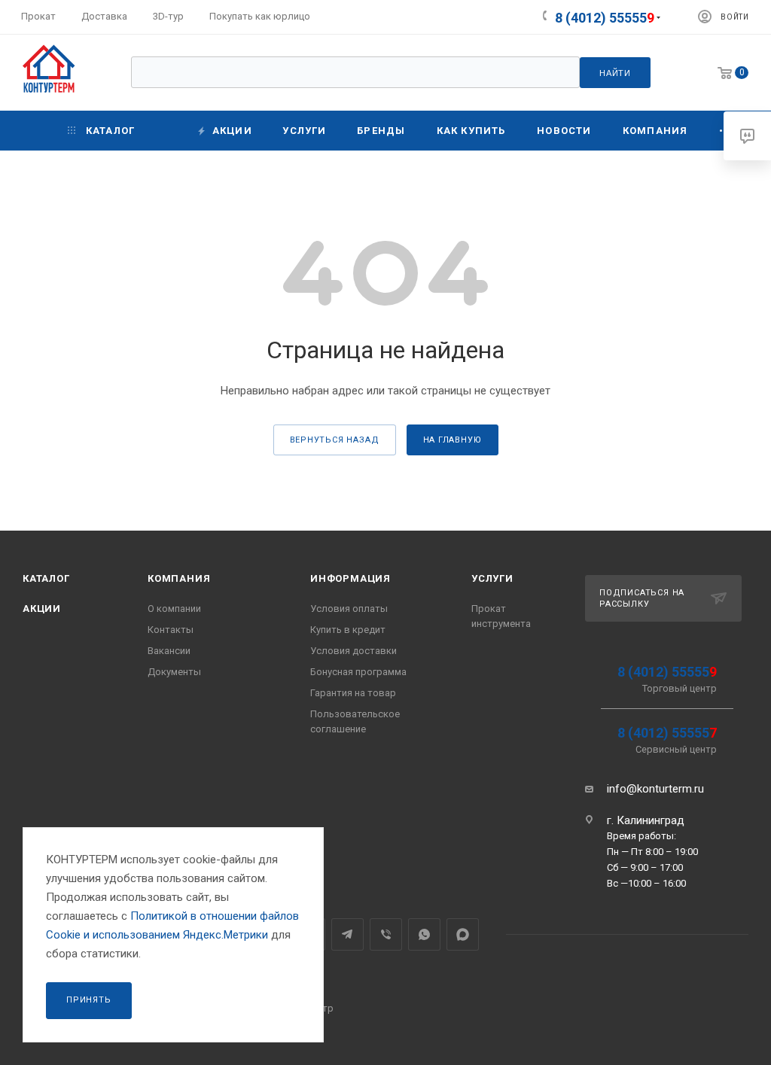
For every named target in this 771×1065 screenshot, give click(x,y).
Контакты (171, 629)
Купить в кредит (348, 629)
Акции (42, 608)
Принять (88, 1000)
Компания (179, 578)
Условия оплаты (349, 608)
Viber (386, 934)
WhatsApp (424, 934)
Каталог (46, 578)
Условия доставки (353, 650)
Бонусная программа (358, 671)
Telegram (347, 934)
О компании (174, 608)
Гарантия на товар (353, 692)
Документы (174, 671)
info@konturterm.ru (655, 789)
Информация (350, 578)
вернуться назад (334, 440)
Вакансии (169, 650)
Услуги (492, 578)
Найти (615, 73)
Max (462, 934)
